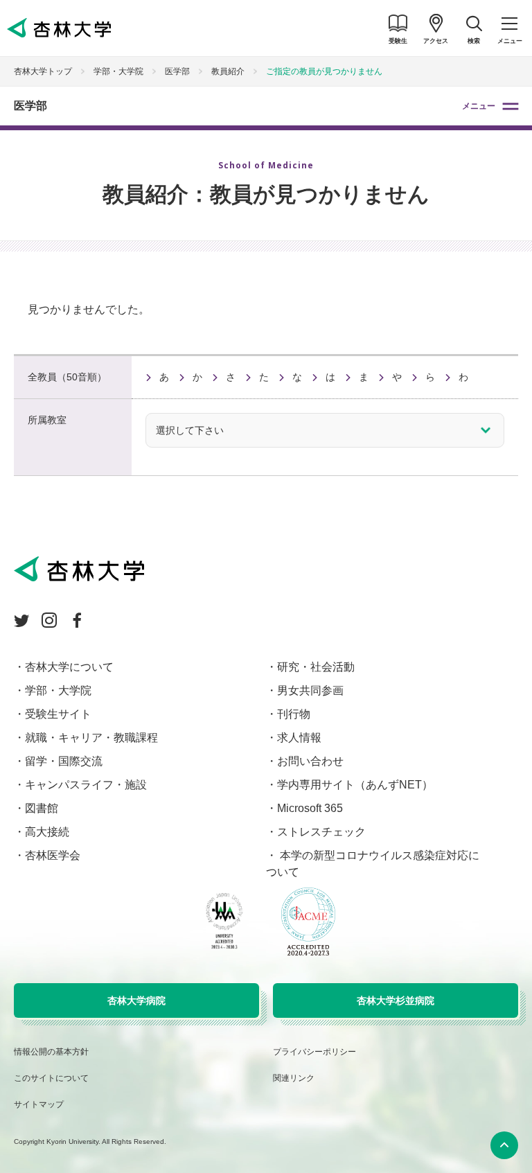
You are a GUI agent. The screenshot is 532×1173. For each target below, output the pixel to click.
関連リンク (293, 1078)
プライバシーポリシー (314, 1052)
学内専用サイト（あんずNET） (355, 785)
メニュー (478, 106)
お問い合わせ (310, 761)
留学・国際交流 (64, 761)
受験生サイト (58, 714)
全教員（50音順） (67, 376)
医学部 (30, 106)
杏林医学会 (52, 855)
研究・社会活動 (316, 667)
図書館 (41, 808)
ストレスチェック (321, 832)
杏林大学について (69, 667)
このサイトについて (51, 1078)
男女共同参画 (310, 690)
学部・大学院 (118, 71)
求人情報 (299, 737)
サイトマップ (39, 1104)
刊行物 (293, 714)
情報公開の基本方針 (51, 1052)
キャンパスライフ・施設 (86, 785)
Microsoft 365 (310, 808)
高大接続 (47, 832)
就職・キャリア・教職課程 (91, 737)
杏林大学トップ (43, 71)
